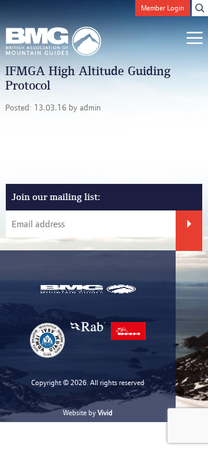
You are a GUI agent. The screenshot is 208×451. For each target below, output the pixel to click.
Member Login (162, 7)
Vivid (105, 412)
